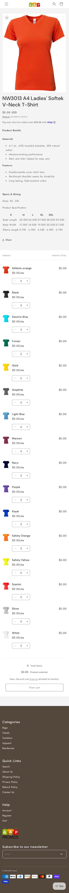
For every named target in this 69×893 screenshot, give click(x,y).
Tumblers (7, 738)
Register (7, 815)
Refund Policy (10, 787)
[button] (6, 4)
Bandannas (8, 748)
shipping (33, 679)
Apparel (6, 743)
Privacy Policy (10, 782)
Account (6, 810)
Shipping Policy (11, 777)
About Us (7, 771)
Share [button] (9, 239)
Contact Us (8, 792)
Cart (4, 820)
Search (6, 766)
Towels (6, 733)
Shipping (6, 117)
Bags (5, 728)
